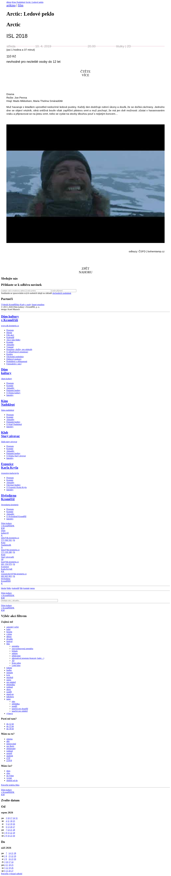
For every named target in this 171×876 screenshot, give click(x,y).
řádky (9, 588)
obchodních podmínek (61, 293)
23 (11, 836)
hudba (9, 670)
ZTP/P (9, 760)
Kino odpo (16, 663)
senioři (9, 753)
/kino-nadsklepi (7, 410)
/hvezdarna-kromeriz (9, 505)
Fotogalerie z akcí (13, 364)
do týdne (10, 776)
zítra (8, 773)
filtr (21, 588)
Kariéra (9, 354)
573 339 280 (6, 552)
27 (14, 827)
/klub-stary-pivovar (9, 442)
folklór (9, 668)
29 (14, 833)
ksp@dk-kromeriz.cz (10, 562)
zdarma (9, 739)
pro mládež (11, 682)
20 (11, 827)
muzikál (9, 677)
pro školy (10, 746)
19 (11, 824)
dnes (8, 771)
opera (8, 680)
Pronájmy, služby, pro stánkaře (19, 349)
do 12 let (10, 724)
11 (8, 821)
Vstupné (9, 347)
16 (8, 836)
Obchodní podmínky (15, 356)
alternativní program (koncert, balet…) (28, 658)
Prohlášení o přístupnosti (16, 361)
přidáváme (16, 656)
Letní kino (16, 665)
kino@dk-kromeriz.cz (10, 550)
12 (8, 824)
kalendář (15, 588)
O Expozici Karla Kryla (16, 487)
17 (11, 818)
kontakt (26, 588)
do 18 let (10, 729)
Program (10, 330)
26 (14, 824)
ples (13, 701)
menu (32, 588)
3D (13, 660)
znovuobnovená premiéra (22, 648)
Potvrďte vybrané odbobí (11, 874)
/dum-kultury (6, 379)
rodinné (9, 687)
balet (8, 629)
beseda (9, 632)
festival (9, 641)
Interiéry (9, 395)
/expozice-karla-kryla (10, 473)
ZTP (8, 758)
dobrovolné (11, 744)
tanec (8, 699)
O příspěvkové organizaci (17, 352)
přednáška (10, 684)
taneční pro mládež (20, 711)
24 (14, 818)
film (20, 5)
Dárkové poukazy (14, 359)
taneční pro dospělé (20, 709)
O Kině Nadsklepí (14, 424)
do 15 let (10, 726)
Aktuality (10, 344)
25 (14, 821)
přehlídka (16, 704)
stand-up (10, 694)
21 (11, 830)
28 (14, 830)
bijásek (15, 651)
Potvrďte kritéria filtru (10, 785)
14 (8, 830)
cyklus (9, 634)
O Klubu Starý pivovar (16, 456)
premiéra (15, 646)
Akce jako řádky (13, 340)
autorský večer (12, 627)
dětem (8, 636)
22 (11, 833)
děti (7, 741)
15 (8, 833)
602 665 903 (6, 576)
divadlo (9, 639)
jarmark (9, 672)
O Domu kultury (13, 393)
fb (14, 540)
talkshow (10, 697)
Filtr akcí (10, 335)
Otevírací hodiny (13, 485)
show (8, 689)
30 (14, 836)
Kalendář (10, 337)
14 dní (9, 778)
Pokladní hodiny (13, 390)
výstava (9, 713)
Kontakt (9, 342)
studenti (9, 756)
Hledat (9, 332)
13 (8, 827)
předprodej (10, 748)
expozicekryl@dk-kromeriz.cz (14, 574)
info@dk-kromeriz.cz (10, 538)
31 (16, 818)
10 (8, 818)
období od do (12, 780)
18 (11, 821)
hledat (3, 588)
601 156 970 (6, 564)
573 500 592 (6, 540)
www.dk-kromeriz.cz (10, 326)
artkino (11, 5)
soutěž (9, 692)
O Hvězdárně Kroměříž (16, 516)
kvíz (8, 675)
